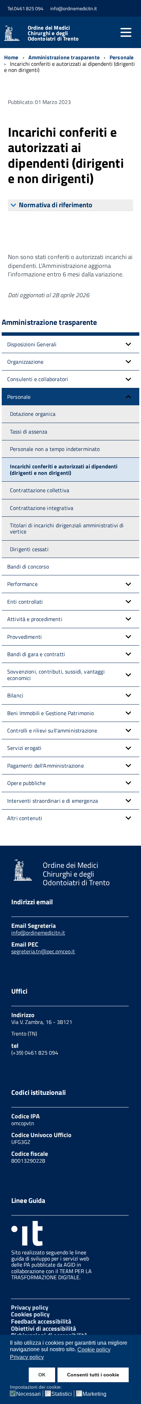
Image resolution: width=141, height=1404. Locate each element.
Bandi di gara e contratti (36, 654)
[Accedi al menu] (125, 32)
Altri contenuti (24, 818)
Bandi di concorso (28, 566)
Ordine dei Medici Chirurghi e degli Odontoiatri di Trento (53, 33)
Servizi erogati (24, 748)
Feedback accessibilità (41, 1321)
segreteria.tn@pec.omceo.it (43, 951)
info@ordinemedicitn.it (38, 933)
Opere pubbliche (26, 783)
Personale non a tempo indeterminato (55, 449)
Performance (22, 584)
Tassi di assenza (29, 431)
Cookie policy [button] (94, 1350)
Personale (18, 397)
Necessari (28, 1394)
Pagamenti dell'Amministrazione (45, 765)
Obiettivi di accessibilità (43, 1328)
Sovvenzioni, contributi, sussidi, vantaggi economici (56, 674)
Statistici (61, 1394)
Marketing (94, 1394)
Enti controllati (25, 602)
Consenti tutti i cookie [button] (93, 1374)
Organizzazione (25, 362)
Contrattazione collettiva (39, 490)
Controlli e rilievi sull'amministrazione (52, 730)
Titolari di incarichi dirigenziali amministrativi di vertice (67, 528)
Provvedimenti (24, 637)
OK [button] (42, 1374)
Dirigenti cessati (29, 549)
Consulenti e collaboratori (37, 379)
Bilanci (15, 695)
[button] (128, 344)
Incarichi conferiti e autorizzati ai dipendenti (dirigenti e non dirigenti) (64, 469)
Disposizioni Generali (31, 344)
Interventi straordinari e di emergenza (52, 801)
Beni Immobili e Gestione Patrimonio (50, 713)
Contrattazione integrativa (41, 508)
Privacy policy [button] (27, 1357)
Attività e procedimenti (34, 619)
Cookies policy (30, 1314)
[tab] (70, 205)
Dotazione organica (32, 414)
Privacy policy (29, 1307)
